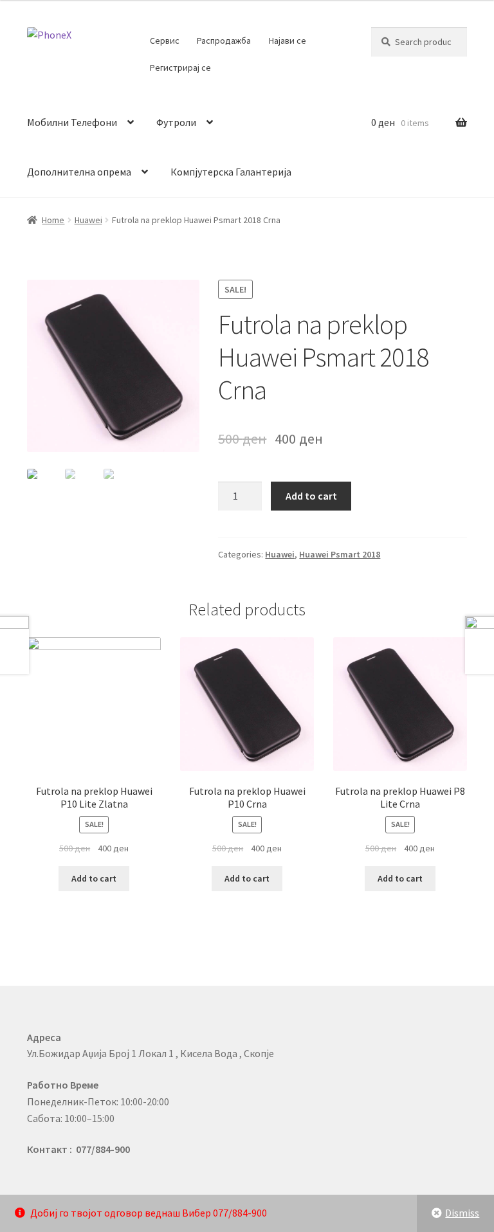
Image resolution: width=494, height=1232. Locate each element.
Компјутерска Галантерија (230, 171)
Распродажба (224, 40)
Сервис (164, 40)
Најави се (287, 40)
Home (53, 220)
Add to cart (311, 495)
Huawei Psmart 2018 (339, 554)
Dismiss (462, 1212)
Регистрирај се (180, 67)
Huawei (88, 220)
